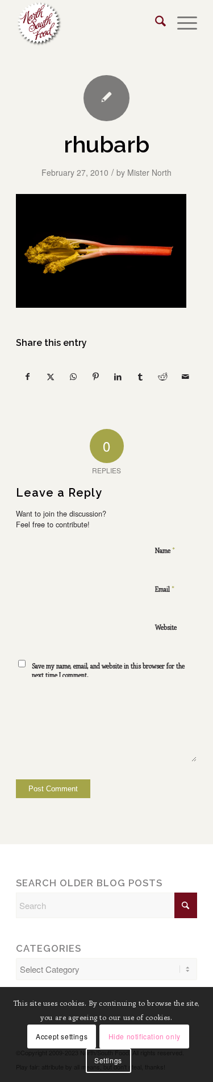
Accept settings (61, 1036)
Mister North (149, 172)
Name (165, 550)
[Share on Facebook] (27, 377)
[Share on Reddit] (163, 377)
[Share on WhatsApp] (73, 377)
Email (164, 588)
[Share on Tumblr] (141, 377)
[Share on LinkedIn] (118, 377)
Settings (108, 1060)
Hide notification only (144, 1036)
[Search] (155, 23)
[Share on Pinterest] (96, 377)
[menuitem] (155, 23)
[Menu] (181, 23)
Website (166, 627)
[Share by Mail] (185, 377)
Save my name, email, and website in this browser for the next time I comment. (108, 671)
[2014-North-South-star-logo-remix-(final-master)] (88, 23)
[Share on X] (51, 377)
